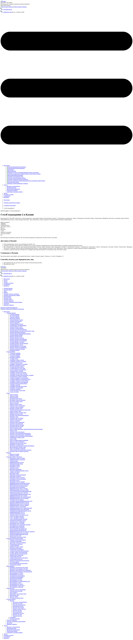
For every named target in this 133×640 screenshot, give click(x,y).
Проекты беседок (17, 616)
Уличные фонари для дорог (17, 342)
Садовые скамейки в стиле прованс (19, 378)
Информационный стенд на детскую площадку (22, 531)
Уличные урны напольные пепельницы (20, 433)
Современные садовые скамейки (18, 376)
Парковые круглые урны (16, 414)
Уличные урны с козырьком (17, 422)
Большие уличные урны (16, 408)
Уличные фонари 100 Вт (16, 335)
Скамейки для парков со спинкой (18, 364)
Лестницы (6, 303)
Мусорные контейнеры (16, 398)
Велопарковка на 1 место (16, 584)
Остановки (13, 617)
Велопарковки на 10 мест (16, 573)
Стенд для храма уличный (17, 516)
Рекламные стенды (15, 466)
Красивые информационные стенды (19, 502)
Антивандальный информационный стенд (21, 501)
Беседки (12, 600)
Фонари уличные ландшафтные (18, 347)
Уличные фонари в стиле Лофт (18, 346)
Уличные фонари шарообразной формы (20, 333)
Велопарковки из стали (16, 580)
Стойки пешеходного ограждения (19, 557)
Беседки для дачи (17, 614)
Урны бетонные (14, 397)
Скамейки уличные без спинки (18, 372)
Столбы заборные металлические (18, 553)
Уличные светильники (16, 321)
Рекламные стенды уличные (17, 481)
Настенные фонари (15, 318)
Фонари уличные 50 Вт (16, 336)
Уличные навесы (8, 299)
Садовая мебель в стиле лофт (17, 368)
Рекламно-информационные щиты (19, 534)
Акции (5, 193)
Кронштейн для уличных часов (18, 593)
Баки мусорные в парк (16, 427)
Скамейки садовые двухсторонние (19, 382)
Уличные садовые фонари (16, 328)
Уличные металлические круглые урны (20, 409)
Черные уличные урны (16, 404)
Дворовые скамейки (15, 389)
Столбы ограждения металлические (19, 551)
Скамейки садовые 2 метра (17, 360)
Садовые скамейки (15, 356)
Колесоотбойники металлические (18, 563)
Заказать (3, 223)
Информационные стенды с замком (19, 505)
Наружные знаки (14, 473)
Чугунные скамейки (15, 354)
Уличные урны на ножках (16, 407)
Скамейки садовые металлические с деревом (21, 375)
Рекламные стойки (15, 465)
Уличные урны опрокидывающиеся (19, 415)
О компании (7, 196)
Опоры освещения (15, 322)
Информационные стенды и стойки (19, 490)
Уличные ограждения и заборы (12, 295)
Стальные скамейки (15, 353)
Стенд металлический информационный (20, 491)
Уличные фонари (8, 288)
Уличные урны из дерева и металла (19, 451)
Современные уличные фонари (18, 325)
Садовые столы (14, 358)
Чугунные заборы (14, 562)
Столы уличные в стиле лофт (17, 390)
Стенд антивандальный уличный (18, 519)
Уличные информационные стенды (19, 470)
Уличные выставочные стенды (18, 520)
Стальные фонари (14, 314)
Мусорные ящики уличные (17, 425)
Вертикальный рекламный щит (18, 530)
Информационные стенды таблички (19, 484)
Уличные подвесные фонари (17, 349)
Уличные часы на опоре (16, 591)
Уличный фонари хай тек (16, 344)
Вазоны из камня (14, 455)
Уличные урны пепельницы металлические (21, 436)
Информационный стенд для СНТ (19, 492)
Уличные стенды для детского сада (19, 515)
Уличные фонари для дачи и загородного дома (22, 331)
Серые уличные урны (15, 411)
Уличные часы (7, 298)
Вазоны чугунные (14, 454)
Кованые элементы (9, 305)
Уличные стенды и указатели (11, 294)
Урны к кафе (13, 439)
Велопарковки (7, 296)
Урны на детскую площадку (17, 441)
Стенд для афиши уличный (17, 517)
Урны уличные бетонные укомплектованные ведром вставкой (26, 429)
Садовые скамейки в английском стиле (20, 379)
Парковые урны (14, 416)
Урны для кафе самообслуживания (19, 440)
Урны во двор (13, 430)
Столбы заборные (14, 545)
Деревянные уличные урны (17, 437)
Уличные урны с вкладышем (17, 405)
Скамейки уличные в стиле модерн (19, 380)
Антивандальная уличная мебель (18, 383)
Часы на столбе (14, 596)
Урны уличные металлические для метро (20, 450)
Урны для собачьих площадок (17, 448)
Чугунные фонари (14, 315)
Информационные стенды (17, 462)
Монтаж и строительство (13, 627)
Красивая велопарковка (16, 578)
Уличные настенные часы (16, 598)
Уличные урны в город (16, 419)
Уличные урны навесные (16, 423)
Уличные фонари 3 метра (16, 320)
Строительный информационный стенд (20, 494)
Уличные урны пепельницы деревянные (20, 434)
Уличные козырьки (15, 618)
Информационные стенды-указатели (19, 504)
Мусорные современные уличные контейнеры (22, 445)
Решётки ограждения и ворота (18, 539)
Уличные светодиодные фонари (18, 329)
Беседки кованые (17, 611)
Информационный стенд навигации (19, 509)
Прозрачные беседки (18, 613)
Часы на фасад (13, 592)
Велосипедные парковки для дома (19, 569)
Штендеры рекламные (16, 469)
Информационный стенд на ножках (19, 498)
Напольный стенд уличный (17, 523)
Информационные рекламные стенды (20, 483)
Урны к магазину (14, 403)
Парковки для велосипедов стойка (19, 567)
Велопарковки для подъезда (17, 585)
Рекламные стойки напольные (18, 474)
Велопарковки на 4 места (16, 574)
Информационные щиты (16, 463)
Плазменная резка (11, 628)
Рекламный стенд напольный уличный (20, 524)
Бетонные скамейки (15, 357)
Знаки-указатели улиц (15, 535)
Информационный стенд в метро (18, 495)
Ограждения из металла (16, 559)
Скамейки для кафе (15, 385)
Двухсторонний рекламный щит (18, 528)
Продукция (7, 165)
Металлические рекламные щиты (18, 486)
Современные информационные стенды (20, 510)
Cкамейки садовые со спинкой (18, 361)
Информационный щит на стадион (19, 533)
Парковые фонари (14, 350)
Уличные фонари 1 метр (16, 326)
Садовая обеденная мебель (17, 367)
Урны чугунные (14, 396)
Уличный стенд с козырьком (17, 521)
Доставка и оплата (8, 194)
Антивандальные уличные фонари (19, 343)
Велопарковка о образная (16, 587)
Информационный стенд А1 (17, 512)
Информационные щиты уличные (19, 488)
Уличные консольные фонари (17, 332)
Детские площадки (9, 300)
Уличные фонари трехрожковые (18, 340)
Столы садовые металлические (18, 369)
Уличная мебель (8, 289)
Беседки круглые (17, 610)
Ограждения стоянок (15, 564)
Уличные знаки (14, 461)
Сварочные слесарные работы (15, 632)
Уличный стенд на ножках (17, 499)
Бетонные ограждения (16, 548)
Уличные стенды (14, 468)
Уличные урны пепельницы (17, 432)
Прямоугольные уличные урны (18, 412)
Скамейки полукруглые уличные (18, 373)
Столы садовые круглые (16, 362)
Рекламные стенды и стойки (17, 458)
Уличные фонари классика (17, 338)
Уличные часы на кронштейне (18, 589)
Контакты (6, 197)
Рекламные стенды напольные (18, 479)
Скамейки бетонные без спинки (18, 386)
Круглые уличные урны (16, 401)
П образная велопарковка (16, 577)
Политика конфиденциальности (9, 307)
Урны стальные (14, 394)
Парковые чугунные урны (17, 444)
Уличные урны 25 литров (16, 418)
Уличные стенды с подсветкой (18, 506)
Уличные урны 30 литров (16, 426)
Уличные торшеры (15, 317)
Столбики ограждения (16, 541)
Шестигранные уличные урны (18, 447)
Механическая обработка (13, 629)
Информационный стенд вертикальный (20, 497)
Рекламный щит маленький (17, 526)
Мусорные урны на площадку (18, 400)
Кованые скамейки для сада (17, 365)
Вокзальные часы (14, 595)
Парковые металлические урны (18, 443)
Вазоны (6, 292)
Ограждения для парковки (17, 549)
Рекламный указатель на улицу (18, 537)
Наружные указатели (15, 476)
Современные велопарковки (17, 575)
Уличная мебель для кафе (16, 371)
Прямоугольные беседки (19, 609)
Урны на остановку (15, 421)
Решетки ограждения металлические (19, 560)
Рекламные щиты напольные (17, 487)
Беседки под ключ (17, 603)
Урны (5, 291)
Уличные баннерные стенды (17, 513)
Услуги (5, 185)
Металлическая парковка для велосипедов (21, 571)
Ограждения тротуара (15, 556)
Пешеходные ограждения (16, 555)
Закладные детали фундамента (18, 542)
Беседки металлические (19, 604)
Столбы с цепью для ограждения (18, 552)
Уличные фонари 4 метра (16, 324)
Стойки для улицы (15, 472)
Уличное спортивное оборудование (13, 302)
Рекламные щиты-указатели (17, 527)
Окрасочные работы (12, 631)
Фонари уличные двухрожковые (18, 339)
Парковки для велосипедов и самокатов (20, 570)
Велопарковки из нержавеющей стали (20, 581)
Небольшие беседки (18, 606)
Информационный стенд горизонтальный (21, 508)
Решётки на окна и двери (16, 546)
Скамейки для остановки (16, 387)
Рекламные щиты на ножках (17, 477)
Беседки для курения (18, 607)
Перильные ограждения (16, 544)
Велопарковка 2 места (15, 582)
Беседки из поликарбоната (20, 602)
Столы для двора (14, 391)
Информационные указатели (17, 459)
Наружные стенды (15, 480)
